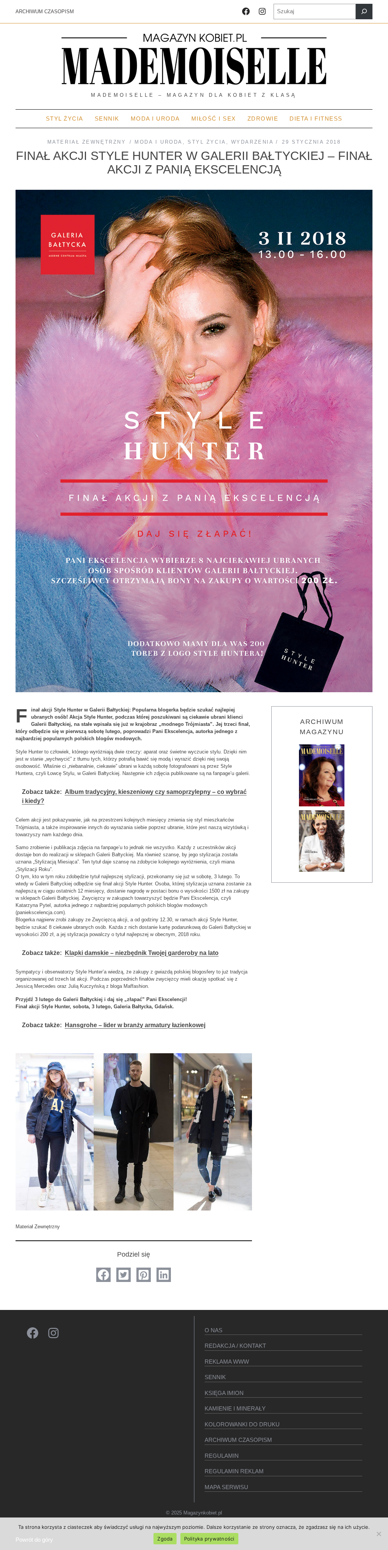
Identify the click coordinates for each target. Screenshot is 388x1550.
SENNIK (215, 1377)
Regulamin (222, 1455)
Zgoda (164, 1539)
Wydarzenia (252, 142)
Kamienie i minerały (235, 1408)
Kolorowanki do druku (242, 1424)
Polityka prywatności (209, 1539)
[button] (103, 1275)
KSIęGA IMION (224, 1393)
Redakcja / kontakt (235, 1345)
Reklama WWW (227, 1361)
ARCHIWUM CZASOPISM (45, 11)
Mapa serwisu (226, 1487)
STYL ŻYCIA (207, 142)
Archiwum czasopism (238, 1440)
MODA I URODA (159, 142)
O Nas (213, 1330)
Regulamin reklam (234, 1471)
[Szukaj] (364, 11)
